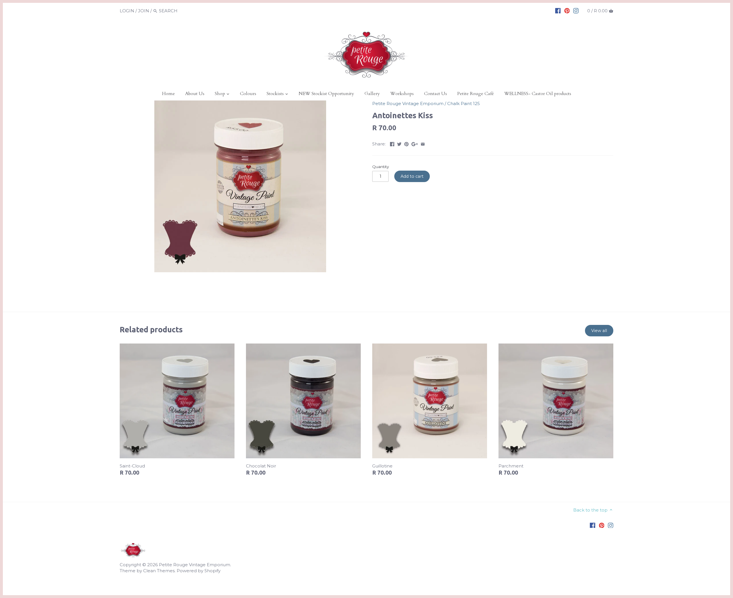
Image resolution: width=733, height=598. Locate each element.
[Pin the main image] (406, 143)
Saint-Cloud (132, 466)
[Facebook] (558, 10)
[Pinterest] (567, 10)
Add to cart (412, 176)
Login (127, 10)
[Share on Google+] (414, 143)
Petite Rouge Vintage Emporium (408, 103)
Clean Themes (159, 570)
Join (143, 10)
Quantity (380, 166)
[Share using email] (423, 143)
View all (599, 330)
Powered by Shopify (198, 570)
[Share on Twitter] (399, 143)
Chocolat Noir (261, 466)
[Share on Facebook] (392, 143)
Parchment (510, 466)
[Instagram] (576, 10)
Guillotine (382, 466)
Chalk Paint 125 (463, 103)
